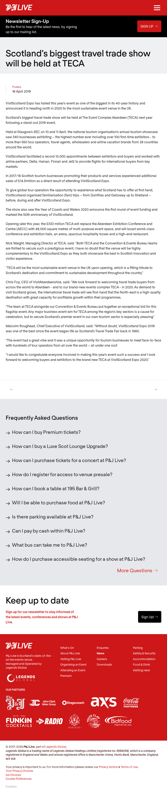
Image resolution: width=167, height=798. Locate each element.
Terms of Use (129, 767)
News (100, 653)
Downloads (104, 664)
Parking (138, 647)
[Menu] (157, 7)
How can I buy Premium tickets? (46, 432)
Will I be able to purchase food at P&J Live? (58, 502)
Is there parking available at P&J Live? (52, 516)
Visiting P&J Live (70, 659)
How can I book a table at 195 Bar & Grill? (55, 488)
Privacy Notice (108, 767)
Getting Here (141, 670)
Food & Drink (141, 664)
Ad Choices (13, 775)
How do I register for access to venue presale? (62, 474)
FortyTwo (11, 786)
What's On (67, 647)
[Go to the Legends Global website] (21, 676)
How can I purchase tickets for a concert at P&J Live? (69, 460)
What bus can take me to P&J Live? (49, 545)
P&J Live (19, 7)
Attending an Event (72, 670)
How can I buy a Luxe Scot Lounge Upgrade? (60, 446)
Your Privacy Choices (19, 770)
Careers (102, 659)
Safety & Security (144, 653)
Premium (66, 675)
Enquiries (103, 647)
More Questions (137, 570)
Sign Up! (149, 617)
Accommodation (144, 659)
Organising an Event (73, 664)
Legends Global (55, 746)
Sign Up (149, 26)
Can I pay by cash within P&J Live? (48, 531)
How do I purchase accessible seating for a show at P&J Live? (78, 559)
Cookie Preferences (19, 778)
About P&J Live (70, 653)
